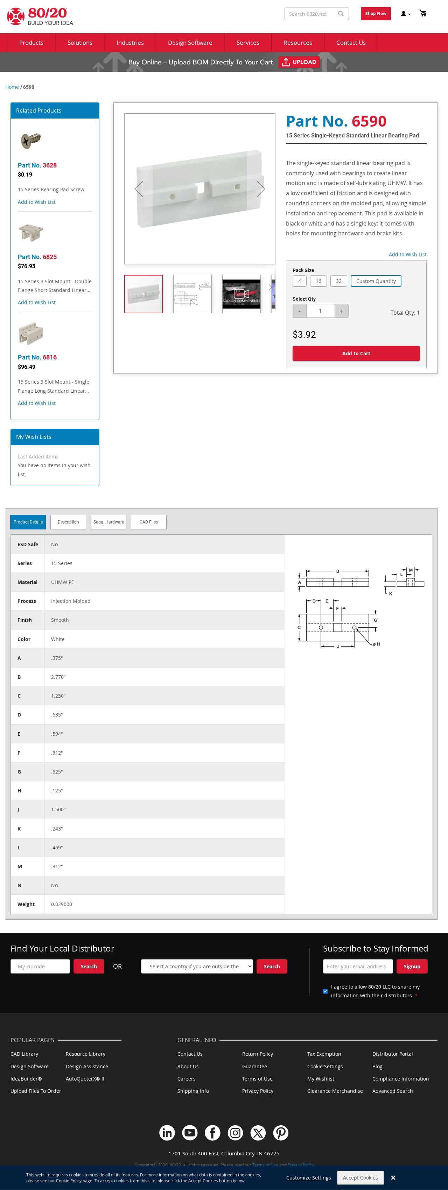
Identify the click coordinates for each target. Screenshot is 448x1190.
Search (89, 966)
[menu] (224, 42)
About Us (188, 1066)
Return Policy (257, 1053)
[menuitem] (31, 42)
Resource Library (85, 1053)
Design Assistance (87, 1066)
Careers (186, 1078)
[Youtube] (190, 1133)
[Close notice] (393, 1178)
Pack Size (303, 270)
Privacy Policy (257, 1091)
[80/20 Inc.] (36, 16)
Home (12, 87)
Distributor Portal (392, 1053)
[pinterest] (281, 1133)
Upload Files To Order (35, 1091)
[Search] (341, 14)
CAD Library (24, 1053)
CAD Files (149, 522)
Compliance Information (400, 1078)
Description (68, 522)
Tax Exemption (324, 1053)
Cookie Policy (69, 1180)
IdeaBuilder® (26, 1078)
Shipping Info (193, 1091)
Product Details (28, 522)
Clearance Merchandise (335, 1091)
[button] (37, 202)
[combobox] (317, 13)
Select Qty (304, 299)
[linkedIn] (167, 1133)
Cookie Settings (325, 1066)
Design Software (29, 1066)
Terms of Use (257, 1078)
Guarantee (254, 1066)
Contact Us (190, 1053)
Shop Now (375, 13)
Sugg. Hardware (108, 522)
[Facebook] (212, 1133)
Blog (377, 1066)
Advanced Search (392, 1091)
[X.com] (258, 1133)
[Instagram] (235, 1133)
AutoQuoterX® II (85, 1078)
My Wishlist (320, 1078)
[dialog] (224, 1178)
